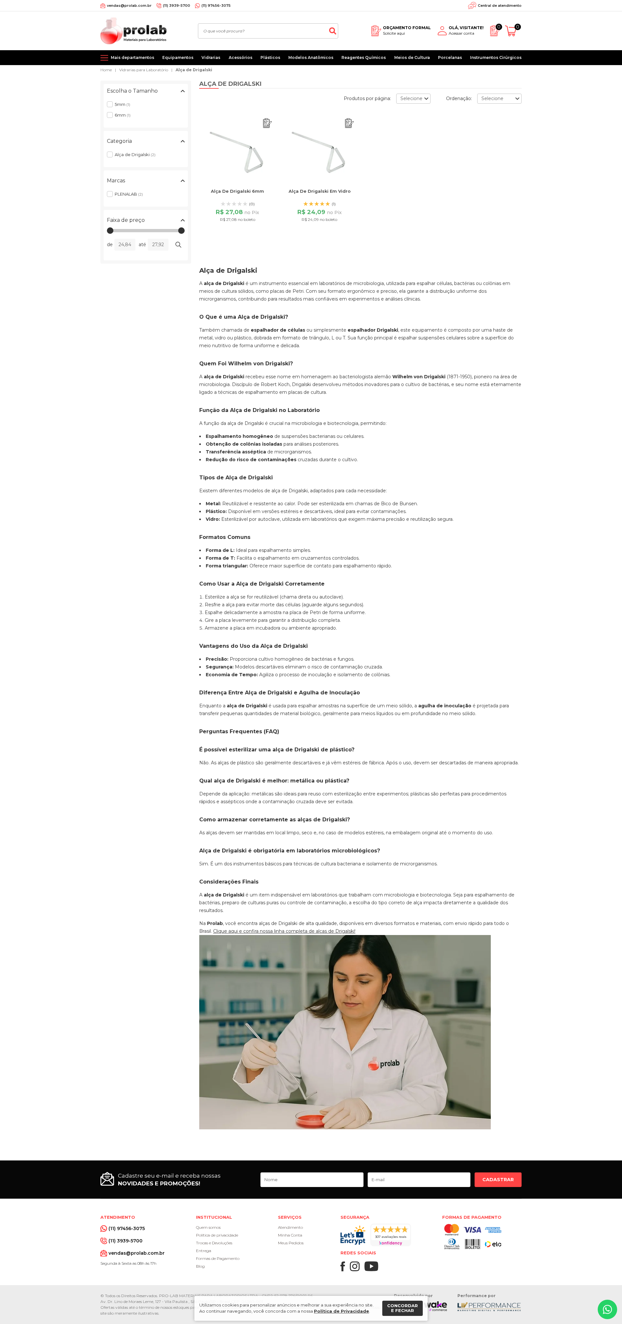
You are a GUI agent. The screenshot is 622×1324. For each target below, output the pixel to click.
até (142, 244)
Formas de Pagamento (217, 1258)
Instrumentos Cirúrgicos (496, 57)
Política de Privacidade (341, 1311)
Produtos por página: (367, 98)
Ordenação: (459, 98)
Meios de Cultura (412, 57)
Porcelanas (450, 57)
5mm (122, 104)
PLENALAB (129, 194)
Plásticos (270, 57)
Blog (200, 1266)
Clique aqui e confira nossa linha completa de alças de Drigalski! (284, 931)
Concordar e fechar (402, 1308)
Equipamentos (177, 57)
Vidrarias (211, 57)
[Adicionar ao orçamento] (267, 123)
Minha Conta (290, 1235)
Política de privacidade (217, 1235)
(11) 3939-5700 (176, 5)
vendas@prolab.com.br (129, 5)
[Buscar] (333, 31)
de (110, 244)
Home (106, 69)
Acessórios (240, 57)
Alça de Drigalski (194, 69)
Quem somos (208, 1227)
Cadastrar (498, 1179)
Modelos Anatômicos (310, 57)
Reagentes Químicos (363, 57)
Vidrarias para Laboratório (143, 69)
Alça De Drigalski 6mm (237, 191)
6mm (123, 115)
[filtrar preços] (178, 245)
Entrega (203, 1250)
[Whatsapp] (607, 1309)
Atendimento (290, 1227)
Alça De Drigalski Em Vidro (320, 191)
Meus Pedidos (291, 1242)
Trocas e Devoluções (214, 1242)
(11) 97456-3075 (216, 5)
